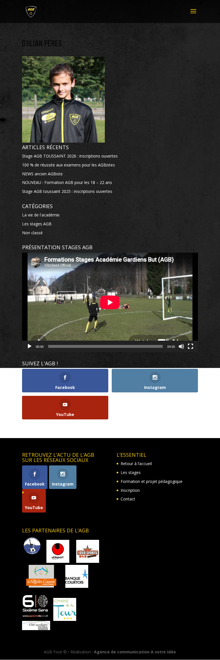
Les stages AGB (37, 224)
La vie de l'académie (41, 215)
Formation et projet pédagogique (151, 481)
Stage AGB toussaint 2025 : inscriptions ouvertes (67, 191)
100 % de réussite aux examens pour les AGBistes (68, 165)
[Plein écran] (190, 346)
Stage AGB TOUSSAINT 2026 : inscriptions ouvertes (70, 156)
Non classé (32, 232)
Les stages (131, 472)
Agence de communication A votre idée (135, 652)
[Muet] (181, 346)
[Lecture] (29, 346)
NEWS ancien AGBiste (42, 173)
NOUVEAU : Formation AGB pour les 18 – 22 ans (67, 182)
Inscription (130, 490)
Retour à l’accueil (136, 463)
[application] (110, 302)
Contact (128, 499)
